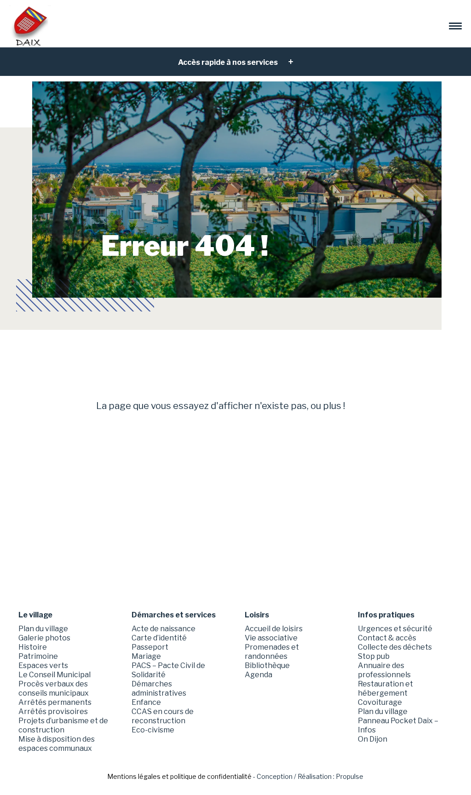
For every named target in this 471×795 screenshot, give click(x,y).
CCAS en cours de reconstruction (163, 716)
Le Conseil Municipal (54, 674)
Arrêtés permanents (55, 702)
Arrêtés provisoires (53, 711)
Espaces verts (43, 665)
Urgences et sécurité (395, 628)
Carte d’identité (159, 638)
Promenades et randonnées (272, 652)
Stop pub (374, 656)
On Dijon (372, 739)
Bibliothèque (267, 665)
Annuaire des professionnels (384, 670)
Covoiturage (380, 702)
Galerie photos (44, 638)
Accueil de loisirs (274, 628)
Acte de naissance (163, 628)
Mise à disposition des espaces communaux (56, 744)
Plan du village (43, 628)
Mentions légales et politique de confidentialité (179, 776)
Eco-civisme (153, 730)
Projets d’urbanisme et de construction (63, 725)
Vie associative (271, 638)
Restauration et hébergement (385, 688)
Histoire (32, 647)
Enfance (146, 702)
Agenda (258, 674)
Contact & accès (387, 638)
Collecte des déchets (395, 647)
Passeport (150, 647)
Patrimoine (38, 656)
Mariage (146, 656)
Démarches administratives (159, 688)
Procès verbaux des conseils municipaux (53, 688)
